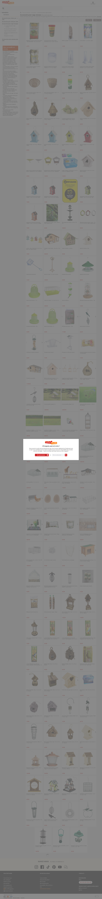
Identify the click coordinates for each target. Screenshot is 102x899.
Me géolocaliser (41, 455)
